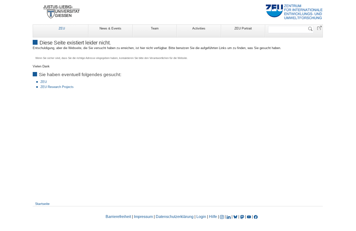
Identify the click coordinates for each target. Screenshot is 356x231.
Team (155, 28)
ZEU (62, 28)
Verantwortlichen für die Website (168, 58)
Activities (198, 28)
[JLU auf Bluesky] (235, 217)
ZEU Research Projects (57, 87)
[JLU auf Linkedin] (229, 217)
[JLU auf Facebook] (256, 217)
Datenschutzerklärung (174, 217)
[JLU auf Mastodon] (242, 217)
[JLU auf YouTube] (249, 217)
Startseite (42, 204)
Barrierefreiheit (118, 217)
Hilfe (213, 217)
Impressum (143, 217)
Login (201, 217)
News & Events (110, 28)
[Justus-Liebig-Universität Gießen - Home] (61, 12)
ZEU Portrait (243, 28)
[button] (319, 27)
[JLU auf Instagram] (222, 217)
